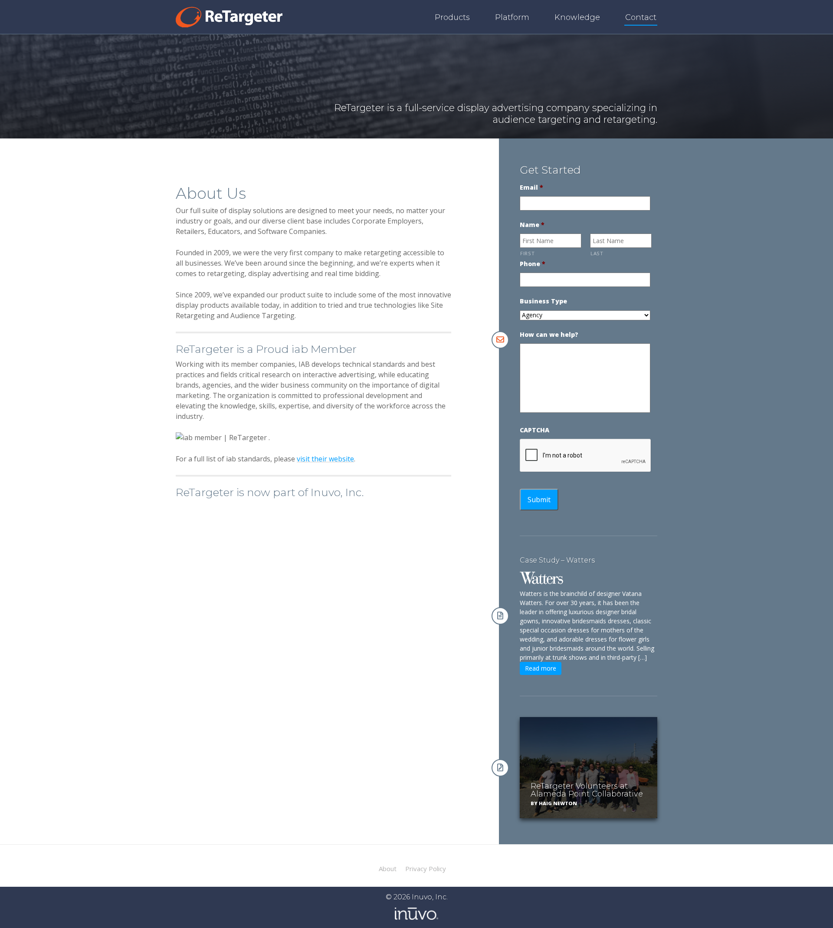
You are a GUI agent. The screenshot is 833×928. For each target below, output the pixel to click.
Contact (640, 17)
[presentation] (586, 456)
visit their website (325, 459)
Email (531, 187)
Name (532, 225)
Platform (512, 17)
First (527, 253)
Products (452, 17)
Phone (532, 264)
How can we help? (549, 335)
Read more (540, 668)
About (388, 868)
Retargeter (229, 17)
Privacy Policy (425, 868)
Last (596, 253)
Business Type (543, 301)
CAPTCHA (534, 430)
